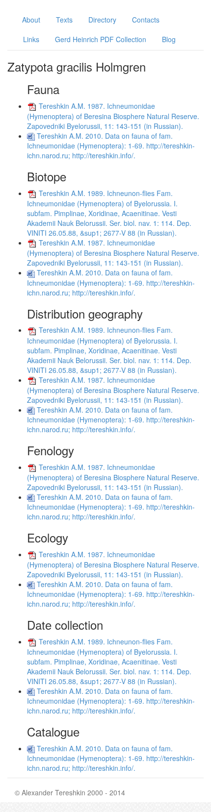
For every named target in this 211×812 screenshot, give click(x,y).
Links (31, 39)
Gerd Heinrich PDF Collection (100, 39)
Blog (169, 39)
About (31, 20)
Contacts (145, 20)
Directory (102, 20)
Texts (64, 20)
